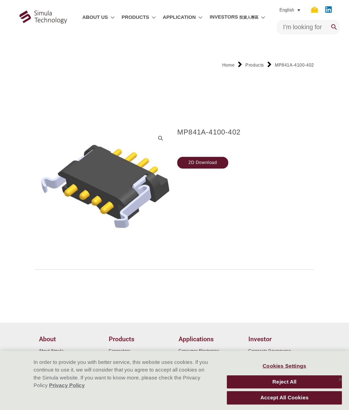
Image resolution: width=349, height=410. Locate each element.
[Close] (340, 379)
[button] (111, 17)
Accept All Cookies (284, 398)
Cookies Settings (284, 366)
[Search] (334, 27)
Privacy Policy (67, 385)
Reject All (284, 382)
